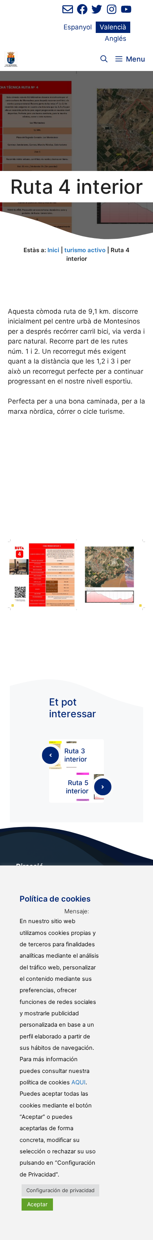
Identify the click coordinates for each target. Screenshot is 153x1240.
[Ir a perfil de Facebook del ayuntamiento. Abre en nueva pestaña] (82, 9)
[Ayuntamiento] (11, 59)
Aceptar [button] (37, 1204)
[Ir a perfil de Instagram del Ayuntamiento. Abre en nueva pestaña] (111, 9)
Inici (53, 250)
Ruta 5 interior (77, 787)
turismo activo (85, 250)
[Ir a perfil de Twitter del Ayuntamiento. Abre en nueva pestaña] (96, 9)
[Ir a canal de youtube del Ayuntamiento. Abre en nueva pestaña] (126, 9)
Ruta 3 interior (75, 755)
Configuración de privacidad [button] (60, 1190)
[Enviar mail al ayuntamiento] (67, 9)
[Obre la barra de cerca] (104, 59)
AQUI (78, 1082)
